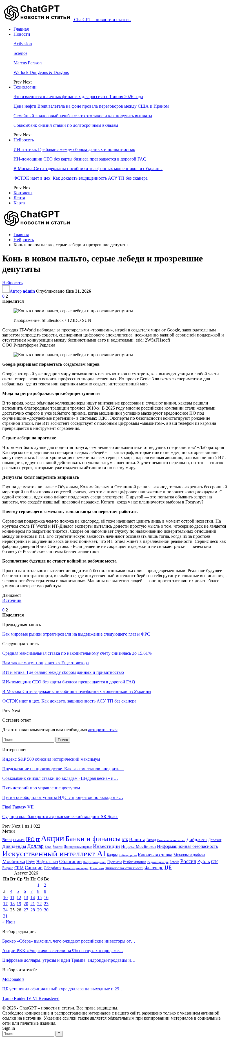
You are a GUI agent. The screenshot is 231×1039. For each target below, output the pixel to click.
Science (20, 53)
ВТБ (125, 840)
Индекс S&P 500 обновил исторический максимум (51, 759)
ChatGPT (19, 840)
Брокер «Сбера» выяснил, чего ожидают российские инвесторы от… (68, 941)
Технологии (25, 87)
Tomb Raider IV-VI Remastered (30, 998)
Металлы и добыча (189, 855)
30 (46, 909)
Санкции (34, 867)
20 (26, 903)
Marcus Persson (28, 62)
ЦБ (168, 867)
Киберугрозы (128, 855)
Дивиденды (14, 846)
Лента (19, 197)
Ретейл (174, 862)
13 (26, 897)
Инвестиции (106, 846)
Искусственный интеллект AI (54, 853)
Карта (19, 202)
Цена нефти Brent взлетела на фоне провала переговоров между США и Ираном (91, 106)
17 (5, 903)
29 (39, 909)
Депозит (214, 840)
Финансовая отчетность (124, 868)
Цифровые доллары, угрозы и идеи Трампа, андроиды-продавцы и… (69, 960)
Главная (21, 29)
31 (5, 916)
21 (32, 903)
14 (32, 897)
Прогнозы (114, 862)
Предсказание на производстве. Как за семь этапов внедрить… (63, 768)
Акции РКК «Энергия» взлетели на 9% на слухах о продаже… (62, 950)
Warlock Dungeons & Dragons (41, 72)
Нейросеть (24, 139)
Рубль (203, 861)
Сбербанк (52, 868)
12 (19, 897)
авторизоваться (102, 729)
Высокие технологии (171, 840)
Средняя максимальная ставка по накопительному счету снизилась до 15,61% (77, 653)
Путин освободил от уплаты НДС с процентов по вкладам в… (62, 797)
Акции (52, 838)
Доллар (35, 846)
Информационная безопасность (187, 846)
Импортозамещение (78, 847)
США (19, 868)
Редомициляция (157, 862)
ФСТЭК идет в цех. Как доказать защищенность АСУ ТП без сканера (81, 178)
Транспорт (97, 868)
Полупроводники (94, 862)
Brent (7, 839)
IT (38, 839)
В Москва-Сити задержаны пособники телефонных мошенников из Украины (88, 168)
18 (12, 903)
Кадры (112, 855)
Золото (58, 847)
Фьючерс (154, 867)
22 (39, 903)
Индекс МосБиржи (138, 846)
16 (46, 897)
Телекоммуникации (75, 868)
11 (12, 897)
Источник (11, 600)
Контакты (23, 192)
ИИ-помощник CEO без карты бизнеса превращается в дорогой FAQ (80, 159)
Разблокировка (134, 862)
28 (32, 909)
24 (5, 909)
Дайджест (196, 839)
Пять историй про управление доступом (41, 787)
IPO (30, 839)
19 (19, 903)
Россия (188, 861)
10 (5, 897)
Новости (22, 34)
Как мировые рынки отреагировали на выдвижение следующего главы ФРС (76, 634)
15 (39, 897)
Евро (48, 846)
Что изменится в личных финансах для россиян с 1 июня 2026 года (78, 96)
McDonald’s (13, 979)
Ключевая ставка (155, 854)
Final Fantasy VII (18, 807)
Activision (23, 43)
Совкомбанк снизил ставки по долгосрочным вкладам (66, 125)
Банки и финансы (93, 839)
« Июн (8, 922)
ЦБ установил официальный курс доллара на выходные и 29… (63, 988)
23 (46, 903)
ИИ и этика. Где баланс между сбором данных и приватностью (74, 149)
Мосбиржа (13, 861)
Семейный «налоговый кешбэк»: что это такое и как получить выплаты (83, 115)
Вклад (151, 840)
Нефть (30, 862)
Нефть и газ (47, 861)
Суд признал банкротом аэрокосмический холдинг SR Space (60, 816)
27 (26, 909)
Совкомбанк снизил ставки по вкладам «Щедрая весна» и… (60, 778)
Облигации (70, 861)
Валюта (137, 839)
